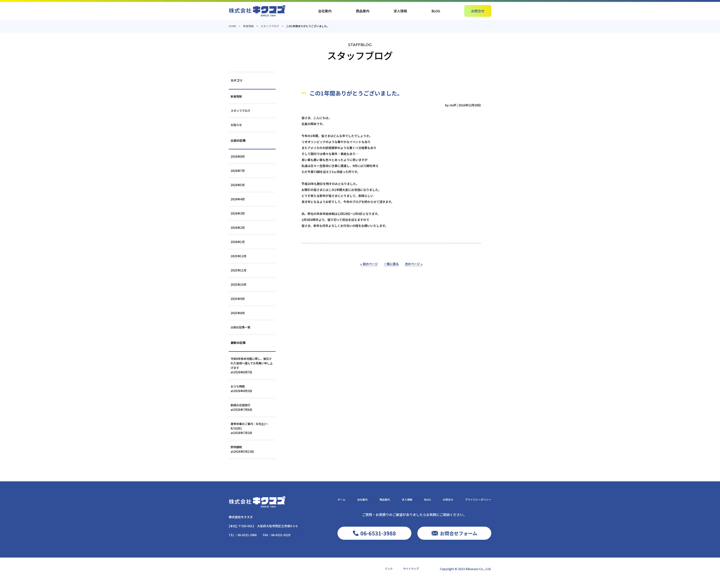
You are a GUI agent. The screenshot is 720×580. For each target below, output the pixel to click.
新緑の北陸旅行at (241, 407)
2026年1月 (238, 242)
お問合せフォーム (458, 533)
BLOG (435, 10)
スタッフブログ (240, 111)
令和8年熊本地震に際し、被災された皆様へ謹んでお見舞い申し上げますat (252, 365)
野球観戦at (242, 449)
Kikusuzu (472, 569)
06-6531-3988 (247, 535)
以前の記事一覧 (240, 327)
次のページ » (413, 264)
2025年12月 (238, 256)
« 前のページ (369, 264)
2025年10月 (238, 284)
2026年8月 (238, 156)
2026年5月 (238, 185)
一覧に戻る (391, 264)
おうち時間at (241, 388)
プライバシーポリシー (478, 499)
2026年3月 (238, 213)
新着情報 (236, 96)
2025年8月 (238, 313)
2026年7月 (238, 171)
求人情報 (400, 10)
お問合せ (477, 10)
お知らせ (236, 125)
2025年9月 (238, 299)
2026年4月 (238, 199)
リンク (389, 568)
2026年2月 (238, 228)
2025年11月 (238, 270)
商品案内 (362, 10)
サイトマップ (411, 568)
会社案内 (325, 10)
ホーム (341, 499)
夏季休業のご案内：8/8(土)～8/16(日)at (249, 428)
